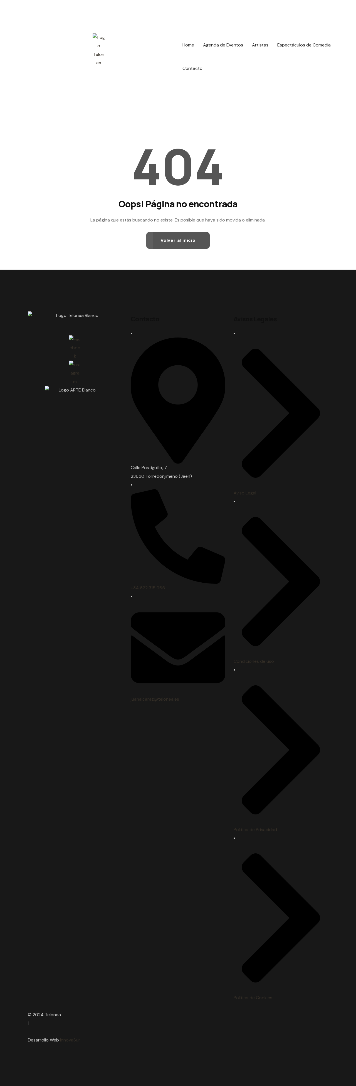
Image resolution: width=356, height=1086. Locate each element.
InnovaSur (70, 1040)
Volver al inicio (178, 240)
